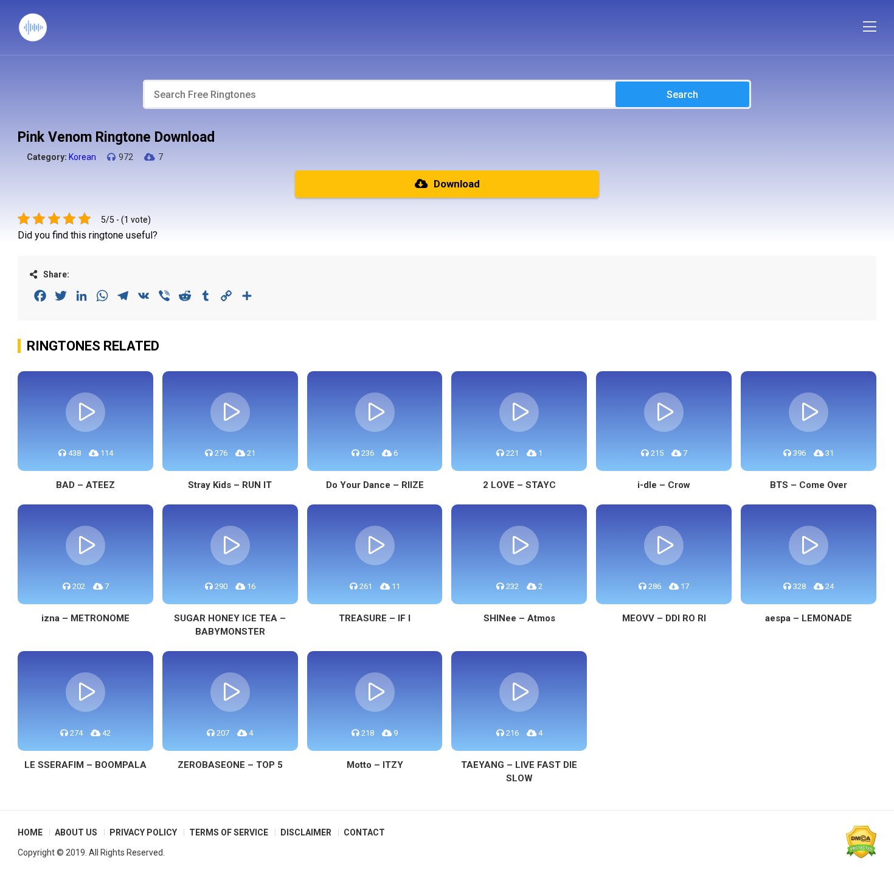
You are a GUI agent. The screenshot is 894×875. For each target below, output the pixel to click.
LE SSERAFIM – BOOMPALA (85, 764)
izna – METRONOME (85, 618)
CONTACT (364, 832)
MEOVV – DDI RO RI (664, 618)
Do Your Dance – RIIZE (375, 484)
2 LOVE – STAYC (519, 484)
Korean (82, 157)
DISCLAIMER (305, 832)
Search (682, 94)
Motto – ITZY (375, 764)
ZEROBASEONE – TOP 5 (230, 764)
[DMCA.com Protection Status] (861, 842)
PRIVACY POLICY (143, 832)
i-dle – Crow (663, 484)
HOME (30, 832)
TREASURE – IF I (375, 618)
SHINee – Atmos (519, 618)
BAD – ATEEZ (85, 484)
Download (457, 184)
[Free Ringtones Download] (33, 27)
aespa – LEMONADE (808, 618)
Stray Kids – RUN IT (230, 484)
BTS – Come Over (808, 484)
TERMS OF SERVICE (228, 832)
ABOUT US (76, 832)
